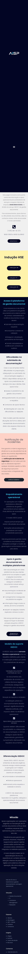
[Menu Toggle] (14, 147)
